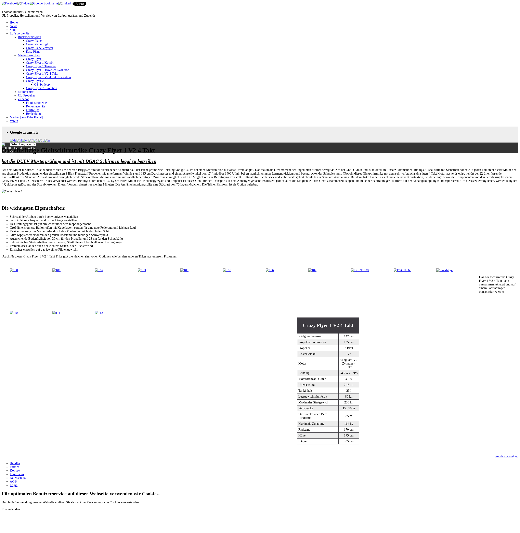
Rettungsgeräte (35, 106)
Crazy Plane (34, 40)
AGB (13, 481)
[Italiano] (36, 140)
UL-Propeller (26, 95)
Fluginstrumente (36, 102)
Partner (14, 467)
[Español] (47, 140)
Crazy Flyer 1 (35, 59)
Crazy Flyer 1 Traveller (41, 66)
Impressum (17, 474)
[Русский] (41, 140)
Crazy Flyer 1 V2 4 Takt (41, 73)
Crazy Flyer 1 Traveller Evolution (47, 70)
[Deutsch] (13, 140)
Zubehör (23, 99)
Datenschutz (18, 477)
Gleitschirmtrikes (29, 55)
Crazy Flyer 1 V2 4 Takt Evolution (48, 77)
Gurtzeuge (32, 110)
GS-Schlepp (42, 84)
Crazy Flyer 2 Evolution (41, 88)
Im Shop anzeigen (506, 456)
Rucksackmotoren (29, 37)
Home (14, 22)
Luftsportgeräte (19, 33)
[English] (25, 140)
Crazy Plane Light (37, 44)
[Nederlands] (19, 140)
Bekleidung (33, 113)
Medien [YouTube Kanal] (26, 117)
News (13, 26)
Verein (14, 121)
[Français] (31, 140)
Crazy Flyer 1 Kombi (39, 62)
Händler (15, 463)
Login (13, 485)
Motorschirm (26, 91)
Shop (13, 29)
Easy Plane (33, 51)
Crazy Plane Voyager (39, 48)
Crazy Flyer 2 (35, 81)
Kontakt (15, 470)
